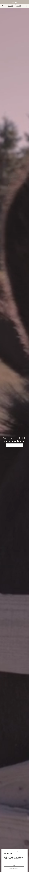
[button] (2, 6)
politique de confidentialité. (15, 858)
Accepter (14, 861)
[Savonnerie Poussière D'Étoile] (14, 6)
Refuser (13, 865)
